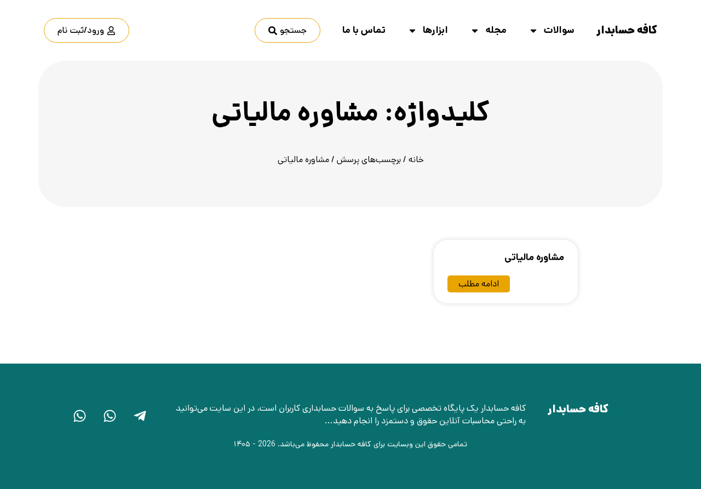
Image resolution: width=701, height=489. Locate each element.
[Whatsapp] (109, 415)
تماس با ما (364, 30)
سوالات (559, 30)
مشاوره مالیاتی (534, 257)
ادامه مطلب (478, 284)
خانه (416, 159)
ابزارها (435, 30)
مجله (496, 30)
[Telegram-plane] (139, 415)
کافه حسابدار (626, 30)
